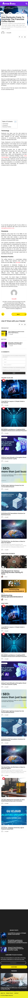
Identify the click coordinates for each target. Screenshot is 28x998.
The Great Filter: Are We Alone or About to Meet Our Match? (13, 542)
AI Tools (3, 681)
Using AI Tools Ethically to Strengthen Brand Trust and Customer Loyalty (13, 458)
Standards (5, 125)
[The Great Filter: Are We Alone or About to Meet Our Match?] (14, 529)
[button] (26, 3)
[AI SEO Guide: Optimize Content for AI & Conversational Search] (14, 473)
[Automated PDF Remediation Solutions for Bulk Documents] (14, 501)
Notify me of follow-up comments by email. (14, 367)
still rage (18, 262)
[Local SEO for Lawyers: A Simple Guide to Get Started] (14, 389)
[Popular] (3, 380)
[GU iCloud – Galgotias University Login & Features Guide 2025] (14, 815)
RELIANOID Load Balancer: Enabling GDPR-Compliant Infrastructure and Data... (21, 924)
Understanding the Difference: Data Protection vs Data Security (14, 988)
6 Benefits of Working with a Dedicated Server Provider (15, 343)
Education (3, 826)
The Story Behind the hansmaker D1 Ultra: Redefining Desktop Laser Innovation (13, 800)
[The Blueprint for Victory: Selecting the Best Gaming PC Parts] (14, 561)
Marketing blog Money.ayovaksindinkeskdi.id (12, 596)
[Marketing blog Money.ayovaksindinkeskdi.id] (14, 586)
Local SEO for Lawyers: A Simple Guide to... (7, 924)
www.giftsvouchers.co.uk (7, 228)
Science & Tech (4, 765)
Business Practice (7, 126)
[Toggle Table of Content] (14, 122)
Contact (16, 993)
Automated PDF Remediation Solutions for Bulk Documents (13, 514)
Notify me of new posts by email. (12, 370)
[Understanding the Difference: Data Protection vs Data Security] (14, 979)
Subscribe (14, 967)
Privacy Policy (9, 993)
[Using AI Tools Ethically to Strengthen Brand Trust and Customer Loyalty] (14, 445)
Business (4, 15)
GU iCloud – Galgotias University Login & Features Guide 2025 (12, 828)
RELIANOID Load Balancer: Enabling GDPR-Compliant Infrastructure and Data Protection (14, 430)
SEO (2, 399)
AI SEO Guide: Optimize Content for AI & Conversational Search (12, 486)
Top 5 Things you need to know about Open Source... (16, 332)
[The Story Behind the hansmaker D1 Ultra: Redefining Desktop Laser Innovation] (14, 787)
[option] (7, 919)
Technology (5, 123)
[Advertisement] (14, 54)
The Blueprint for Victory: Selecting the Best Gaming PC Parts (12, 572)
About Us (3, 993)
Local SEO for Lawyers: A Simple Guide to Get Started (13, 402)
